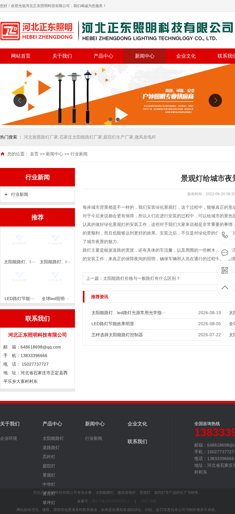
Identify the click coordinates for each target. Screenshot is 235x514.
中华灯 (49, 484)
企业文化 (186, 56)
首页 (34, 153)
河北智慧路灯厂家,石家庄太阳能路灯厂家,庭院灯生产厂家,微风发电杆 (90, 137)
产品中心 (103, 56)
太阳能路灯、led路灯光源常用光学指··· (128, 312)
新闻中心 (145, 56)
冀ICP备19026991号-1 (110, 501)
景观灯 (49, 475)
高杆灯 (49, 457)
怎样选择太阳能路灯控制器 (117, 334)
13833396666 (225, 235)
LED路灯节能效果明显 (112, 323)
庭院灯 (49, 466)
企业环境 (8, 438)
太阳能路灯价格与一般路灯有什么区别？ (141, 278)
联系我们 (137, 441)
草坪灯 (49, 503)
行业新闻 (79, 153)
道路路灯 (51, 447)
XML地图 (148, 501)
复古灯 (49, 493)
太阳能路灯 (53, 438)
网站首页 (21, 56)
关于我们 (62, 56)
